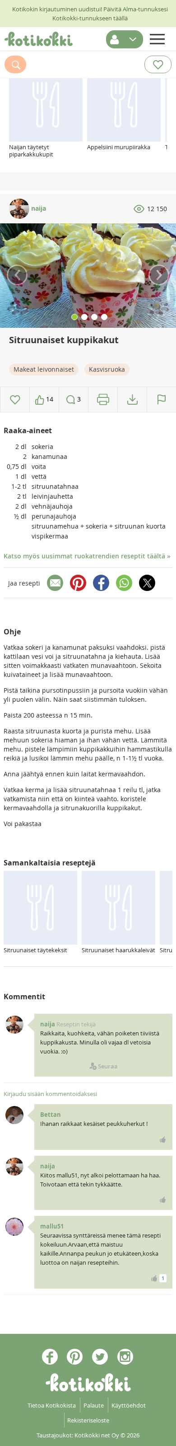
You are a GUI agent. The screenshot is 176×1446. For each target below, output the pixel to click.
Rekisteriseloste (88, 1420)
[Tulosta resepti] (103, 399)
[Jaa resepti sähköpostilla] (55, 583)
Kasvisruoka (107, 369)
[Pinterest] (78, 583)
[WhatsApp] (124, 583)
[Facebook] (101, 583)
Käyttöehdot (128, 1405)
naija (37, 208)
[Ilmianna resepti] (161, 399)
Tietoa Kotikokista (52, 1405)
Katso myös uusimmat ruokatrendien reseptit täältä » (87, 556)
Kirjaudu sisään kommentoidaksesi (50, 1094)
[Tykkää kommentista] (163, 1139)
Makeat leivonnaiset (44, 369)
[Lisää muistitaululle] (15, 399)
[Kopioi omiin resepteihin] (132, 399)
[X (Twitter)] (147, 583)
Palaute (93, 1405)
